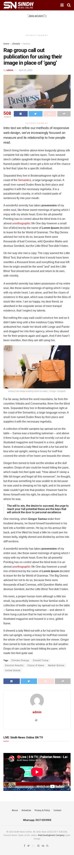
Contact (57, 810)
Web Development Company (51, 835)
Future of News (36, 665)
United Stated (12, 670)
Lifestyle (16, 44)
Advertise (26, 810)
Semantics (24, 180)
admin (9, 70)
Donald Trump (40, 660)
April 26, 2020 (25, 70)
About (15, 810)
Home (6, 44)
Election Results (14, 665)
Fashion (26, 44)
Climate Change (20, 660)
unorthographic (21, 223)
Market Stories (56, 665)
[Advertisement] (37, 22)
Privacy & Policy (42, 810)
